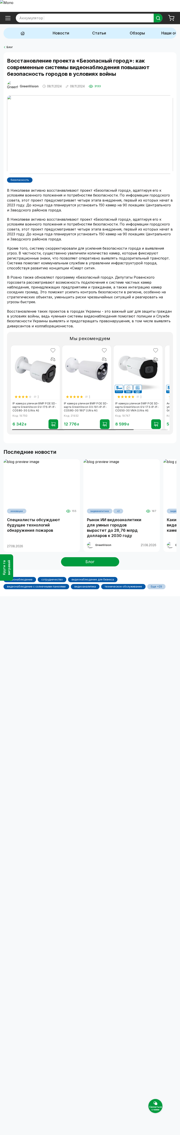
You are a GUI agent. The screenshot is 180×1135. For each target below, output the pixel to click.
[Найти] (158, 18)
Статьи (99, 33)
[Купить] (53, 424)
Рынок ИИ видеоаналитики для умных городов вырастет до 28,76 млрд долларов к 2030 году (114, 527)
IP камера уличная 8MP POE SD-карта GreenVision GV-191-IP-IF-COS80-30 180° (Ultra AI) (86, 407)
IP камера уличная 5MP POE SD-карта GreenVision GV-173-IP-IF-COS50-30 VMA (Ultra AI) (137, 407)
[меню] (8, 18)
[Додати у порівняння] (52, 359)
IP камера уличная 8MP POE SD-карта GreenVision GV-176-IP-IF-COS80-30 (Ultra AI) (35, 407)
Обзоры (137, 33)
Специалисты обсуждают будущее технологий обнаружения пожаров (33, 525)
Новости (61, 33)
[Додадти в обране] (52, 350)
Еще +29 (156, 586)
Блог (10, 47)
